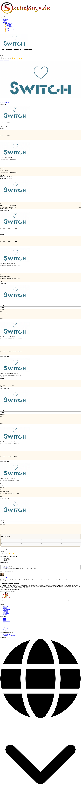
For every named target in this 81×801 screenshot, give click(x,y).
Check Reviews (6, 60)
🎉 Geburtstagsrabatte (9, 31)
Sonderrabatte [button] (5, 22)
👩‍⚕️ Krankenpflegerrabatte (9, 29)
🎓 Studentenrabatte (8, 23)
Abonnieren (13, 591)
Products (1, 60)
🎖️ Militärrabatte (8, 25)
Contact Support (5, 567)
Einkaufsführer (5, 19)
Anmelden (3, 33)
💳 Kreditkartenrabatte (9, 30)
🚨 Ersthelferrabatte (8, 28)
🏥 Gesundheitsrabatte (9, 27)
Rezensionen (5, 20)
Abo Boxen (5, 21)
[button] (40, 719)
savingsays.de (5, 800)
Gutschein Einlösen (4, 562)
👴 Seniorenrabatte (8, 26)
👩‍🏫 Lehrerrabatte (8, 24)
